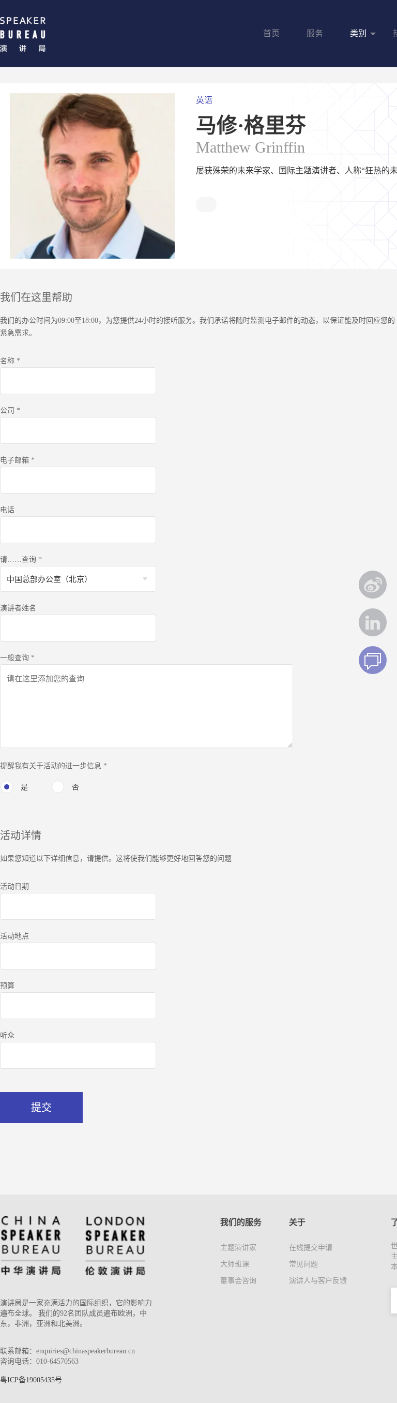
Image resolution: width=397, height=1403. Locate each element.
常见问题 (303, 1264)
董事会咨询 (238, 1281)
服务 (315, 33)
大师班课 (234, 1264)
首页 (271, 33)
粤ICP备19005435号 (31, 1380)
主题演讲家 (238, 1247)
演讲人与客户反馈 (318, 1281)
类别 (358, 33)
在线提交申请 (310, 1247)
